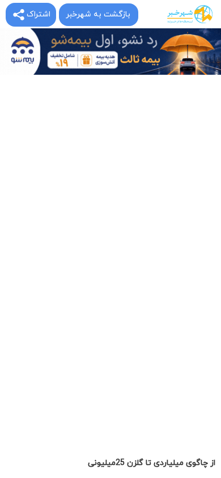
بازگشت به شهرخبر (98, 14)
